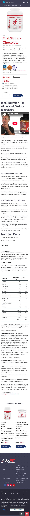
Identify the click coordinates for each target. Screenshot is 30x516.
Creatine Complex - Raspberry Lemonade (22, 425)
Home (5, 465)
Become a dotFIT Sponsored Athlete (21, 475)
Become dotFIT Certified (20, 470)
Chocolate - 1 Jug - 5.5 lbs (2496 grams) (16, 48)
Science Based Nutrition (6, 5)
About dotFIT (6, 478)
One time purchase (10, 83)
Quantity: (6, 92)
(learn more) (22, 70)
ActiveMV (3, 424)
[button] (24, 2)
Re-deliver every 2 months (11, 87)
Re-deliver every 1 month (11, 85)
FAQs (27, 491)
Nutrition (15, 5)
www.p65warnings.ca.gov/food (10, 394)
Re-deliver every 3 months (11, 88)
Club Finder (19, 482)
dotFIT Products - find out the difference (22, 479)
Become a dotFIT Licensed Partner (21, 466)
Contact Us (6, 482)
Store (12, 5)
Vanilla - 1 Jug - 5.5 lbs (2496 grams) (15, 50)
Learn (4, 474)
